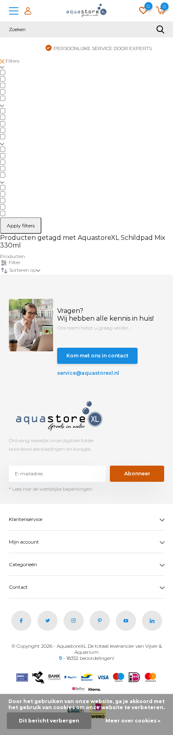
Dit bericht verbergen (49, 721)
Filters (11, 61)
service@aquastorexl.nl (82, 373)
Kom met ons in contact (97, 356)
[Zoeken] (161, 29)
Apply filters (21, 226)
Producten (12, 256)
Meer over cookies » (133, 721)
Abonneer (137, 473)
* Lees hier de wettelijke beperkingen (50, 489)
